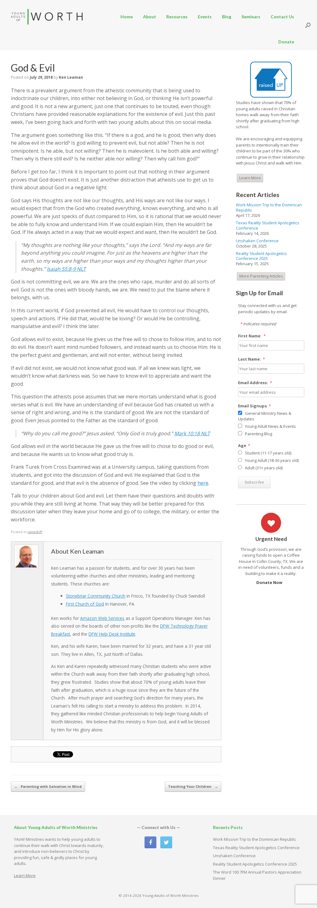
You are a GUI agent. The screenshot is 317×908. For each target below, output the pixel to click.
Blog (226, 16)
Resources (177, 16)
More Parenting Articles (261, 276)
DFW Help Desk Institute (112, 634)
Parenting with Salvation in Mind (48, 786)
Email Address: (255, 382)
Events (205, 16)
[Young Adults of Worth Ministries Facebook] (150, 842)
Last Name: (251, 359)
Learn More (250, 178)
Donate (286, 41)
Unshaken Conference (257, 240)
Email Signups (254, 406)
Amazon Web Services (102, 618)
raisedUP (35, 531)
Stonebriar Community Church (95, 596)
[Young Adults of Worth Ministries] (47, 17)
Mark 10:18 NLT (192, 433)
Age (244, 445)
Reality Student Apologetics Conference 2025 (261, 256)
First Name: (252, 336)
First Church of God (85, 604)
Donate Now (269, 582)
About (149, 16)
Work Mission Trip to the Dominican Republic (269, 207)
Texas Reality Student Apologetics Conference (267, 225)
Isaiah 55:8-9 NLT (66, 268)
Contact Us (282, 16)
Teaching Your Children (193, 786)
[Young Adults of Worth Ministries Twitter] (166, 842)
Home (126, 16)
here (203, 483)
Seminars (250, 16)
